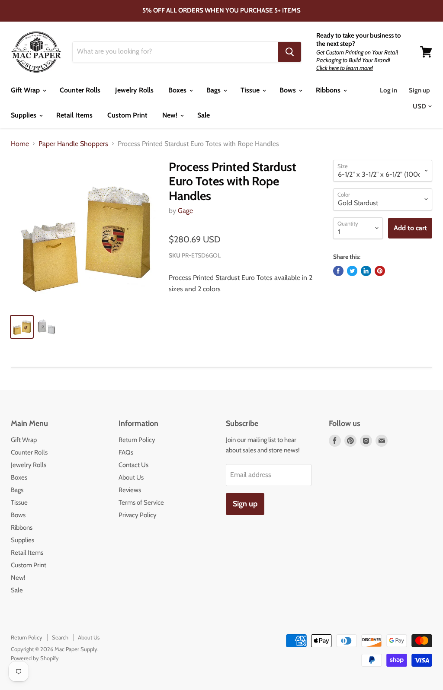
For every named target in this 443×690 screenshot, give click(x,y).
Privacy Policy (138, 515)
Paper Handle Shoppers (73, 144)
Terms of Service (141, 502)
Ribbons (329, 90)
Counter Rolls (80, 90)
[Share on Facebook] (338, 271)
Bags (214, 90)
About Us (131, 477)
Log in (388, 90)
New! (170, 115)
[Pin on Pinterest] (380, 271)
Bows (288, 90)
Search (60, 637)
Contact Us (133, 465)
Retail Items (74, 115)
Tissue (251, 90)
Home (20, 144)
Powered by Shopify (35, 658)
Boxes (178, 90)
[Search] (289, 52)
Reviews (130, 490)
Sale (203, 115)
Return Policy (137, 440)
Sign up (419, 90)
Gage (185, 211)
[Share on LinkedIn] (366, 271)
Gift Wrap (26, 90)
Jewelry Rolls (134, 90)
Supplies (24, 115)
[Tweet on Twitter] (352, 271)
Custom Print (127, 115)
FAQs (126, 452)
